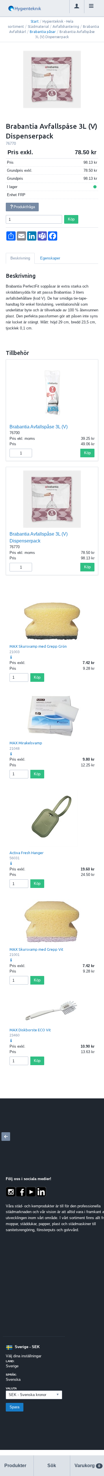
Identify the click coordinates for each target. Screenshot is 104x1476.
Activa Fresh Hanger (27, 853)
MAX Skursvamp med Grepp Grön (38, 646)
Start (35, 21)
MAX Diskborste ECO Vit (30, 1030)
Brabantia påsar (43, 32)
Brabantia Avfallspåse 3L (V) (39, 426)
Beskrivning (20, 258)
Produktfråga (24, 207)
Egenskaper (50, 258)
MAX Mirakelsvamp (26, 743)
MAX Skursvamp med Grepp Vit (36, 949)
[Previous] (5, 1136)
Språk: (11, 1374)
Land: (10, 1361)
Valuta (11, 1388)
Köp (71, 219)
